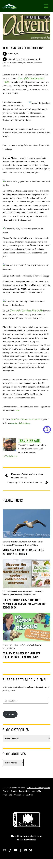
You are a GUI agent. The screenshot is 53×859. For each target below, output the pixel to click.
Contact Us (28, 794)
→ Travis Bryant (10, 456)
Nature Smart (37, 541)
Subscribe (10, 714)
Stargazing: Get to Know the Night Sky (24, 482)
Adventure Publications (19, 422)
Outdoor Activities (20, 545)
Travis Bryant (13, 53)
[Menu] (46, 6)
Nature (32, 59)
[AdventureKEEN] (10, 7)
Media (14, 791)
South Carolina (16, 62)
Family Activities (34, 591)
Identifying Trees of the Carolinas (23, 48)
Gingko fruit (13, 59)
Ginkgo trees (24, 59)
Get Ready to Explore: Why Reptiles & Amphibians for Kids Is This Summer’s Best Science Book (25, 603)
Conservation (21, 591)
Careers (17, 794)
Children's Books (9, 591)
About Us (36, 791)
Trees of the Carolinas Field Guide (23, 80)
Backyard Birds (9, 541)
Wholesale (7, 794)
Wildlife (11, 648)
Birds (23, 541)
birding (18, 541)
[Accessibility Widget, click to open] (47, 429)
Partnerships (24, 791)
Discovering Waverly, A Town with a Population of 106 (27, 475)
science (33, 594)
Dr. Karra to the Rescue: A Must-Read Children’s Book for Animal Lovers (22, 655)
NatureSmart (8, 545)
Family (38, 645)
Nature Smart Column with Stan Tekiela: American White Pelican (23, 552)
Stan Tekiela (28, 62)
